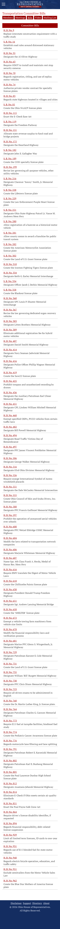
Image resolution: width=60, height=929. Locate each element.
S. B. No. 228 (9, 190)
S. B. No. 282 (9, 244)
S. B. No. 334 (9, 281)
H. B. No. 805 (10, 772)
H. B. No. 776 (10, 740)
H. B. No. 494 (10, 435)
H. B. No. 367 (10, 309)
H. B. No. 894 (10, 823)
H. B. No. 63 (9, 61)
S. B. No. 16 (9, 41)
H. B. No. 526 (10, 475)
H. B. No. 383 (10, 321)
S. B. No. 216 (9, 178)
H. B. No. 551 (10, 486)
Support (27, 903)
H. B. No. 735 (10, 672)
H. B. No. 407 (10, 341)
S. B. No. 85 (9, 104)
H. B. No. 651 (10, 600)
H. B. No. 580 (10, 506)
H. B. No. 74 (9, 84)
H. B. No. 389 (10, 329)
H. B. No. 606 (10, 549)
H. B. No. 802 (10, 760)
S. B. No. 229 (9, 198)
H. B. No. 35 (9, 53)
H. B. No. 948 (10, 857)
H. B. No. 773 (10, 720)
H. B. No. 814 (10, 792)
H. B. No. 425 (10, 381)
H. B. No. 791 (10, 749)
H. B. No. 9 (8, 30)
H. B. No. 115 (10, 113)
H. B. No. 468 (10, 415)
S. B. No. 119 (9, 121)
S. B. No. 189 (9, 158)
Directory (37, 903)
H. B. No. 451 (10, 404)
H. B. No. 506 (10, 458)
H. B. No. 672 (10, 617)
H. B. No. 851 (10, 803)
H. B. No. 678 (10, 629)
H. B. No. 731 (10, 663)
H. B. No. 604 (10, 538)
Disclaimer (16, 903)
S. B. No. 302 (9, 255)
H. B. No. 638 (10, 589)
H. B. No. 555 (10, 495)
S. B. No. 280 (9, 221)
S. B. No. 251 (9, 209)
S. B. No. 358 (9, 289)
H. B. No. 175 (10, 141)
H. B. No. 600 (10, 526)
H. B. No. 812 (10, 783)
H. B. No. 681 (10, 640)
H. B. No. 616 (10, 569)
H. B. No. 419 (10, 372)
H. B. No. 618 (10, 580)
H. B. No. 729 (10, 652)
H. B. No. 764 (10, 709)
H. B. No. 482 (10, 426)
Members (8, 17)
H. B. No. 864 (10, 811)
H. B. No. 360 (10, 298)
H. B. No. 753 (10, 689)
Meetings (20, 17)
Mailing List (50, 17)
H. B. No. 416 (10, 361)
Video (38, 17)
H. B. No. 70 (9, 73)
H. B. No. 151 (10, 130)
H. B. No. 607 (10, 558)
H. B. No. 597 (10, 515)
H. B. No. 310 (10, 264)
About (46, 903)
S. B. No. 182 (9, 150)
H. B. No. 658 (10, 609)
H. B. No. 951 (10, 869)
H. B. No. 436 (10, 392)
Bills (30, 17)
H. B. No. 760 (10, 700)
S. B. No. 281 (9, 232)
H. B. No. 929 (10, 834)
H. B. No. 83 (9, 96)
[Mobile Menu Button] (3, 4)
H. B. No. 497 (10, 446)
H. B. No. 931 (10, 846)
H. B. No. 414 (10, 349)
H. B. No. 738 (10, 680)
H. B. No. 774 (10, 732)
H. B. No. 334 (10, 272)
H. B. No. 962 (10, 880)
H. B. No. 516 (10, 466)
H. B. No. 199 (10, 167)
